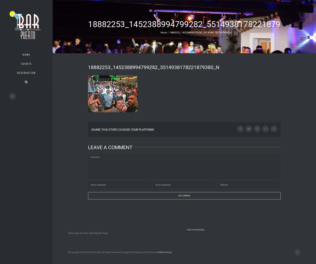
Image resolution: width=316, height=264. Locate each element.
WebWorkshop (164, 252)
